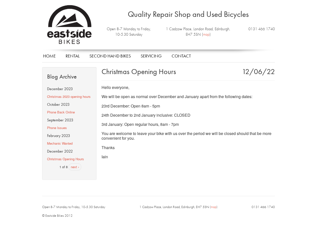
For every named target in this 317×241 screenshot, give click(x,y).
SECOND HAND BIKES (110, 56)
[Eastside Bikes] (69, 25)
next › (75, 166)
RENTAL (72, 56)
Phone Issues (57, 127)
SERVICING (151, 56)
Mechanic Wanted (60, 143)
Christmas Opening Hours (65, 159)
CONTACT (181, 56)
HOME (49, 56)
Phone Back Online (61, 112)
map (206, 34)
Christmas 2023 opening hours (69, 96)
